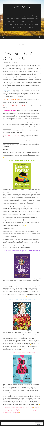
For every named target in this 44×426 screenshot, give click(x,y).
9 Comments (14, 62)
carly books (22, 7)
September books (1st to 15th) (19, 56)
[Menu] (3, 37)
